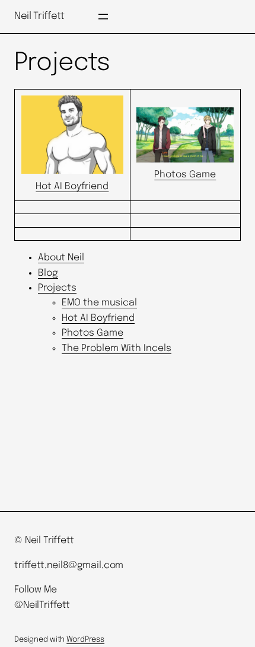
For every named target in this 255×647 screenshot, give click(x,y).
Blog (48, 273)
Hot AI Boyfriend (98, 318)
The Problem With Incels (116, 348)
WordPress (85, 639)
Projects (57, 288)
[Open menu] (103, 16)
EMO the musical (99, 303)
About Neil (61, 258)
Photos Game (92, 333)
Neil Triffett (39, 16)
